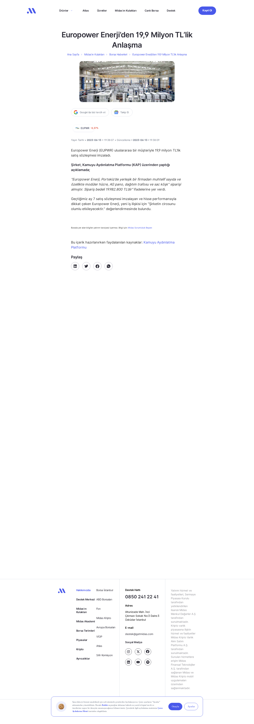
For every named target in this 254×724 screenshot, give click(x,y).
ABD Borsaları (104, 599)
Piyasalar (81, 639)
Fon (98, 608)
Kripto (80, 649)
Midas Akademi (85, 621)
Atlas (86, 10)
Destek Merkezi (85, 599)
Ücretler (102, 10)
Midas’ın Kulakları (125, 10)
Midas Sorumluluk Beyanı (140, 228)
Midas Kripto (103, 618)
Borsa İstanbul (104, 590)
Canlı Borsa (152, 10)
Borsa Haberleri (118, 54)
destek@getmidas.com (139, 634)
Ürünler (63, 10)
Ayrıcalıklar (83, 658)
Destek (171, 10)
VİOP (99, 636)
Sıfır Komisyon (104, 655)
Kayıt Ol (207, 10)
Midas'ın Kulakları (81, 610)
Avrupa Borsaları (105, 627)
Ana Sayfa (73, 54)
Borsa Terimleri (85, 630)
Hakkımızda (83, 590)
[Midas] (31, 10)
